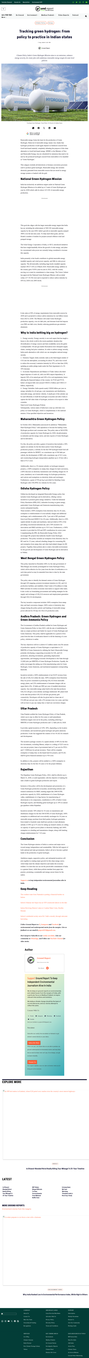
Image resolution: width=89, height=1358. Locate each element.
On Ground (20, 15)
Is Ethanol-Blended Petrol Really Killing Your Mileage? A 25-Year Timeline (55, 1168)
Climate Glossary (28, 1340)
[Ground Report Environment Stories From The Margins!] (44, 9)
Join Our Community (74, 1323)
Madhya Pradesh (50, 1340)
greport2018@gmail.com (46, 930)
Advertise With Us (51, 1316)
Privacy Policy (50, 1319)
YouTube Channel (56, 938)
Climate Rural (50, 1349)
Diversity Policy (50, 1323)
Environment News (55, 1289)
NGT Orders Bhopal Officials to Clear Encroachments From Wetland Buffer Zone (37, 1192)
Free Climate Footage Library (32, 1346)
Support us (24, 880)
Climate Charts (72, 1349)
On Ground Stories (51, 1343)
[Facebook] (83, 2)
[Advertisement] (44, 212)
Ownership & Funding (30, 1323)
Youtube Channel (7, 2)
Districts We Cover (51, 1352)
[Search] (86, 16)
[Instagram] (80, 2)
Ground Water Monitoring (75, 1355)
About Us (26, 1313)
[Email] (47, 968)
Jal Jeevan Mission (73, 1352)
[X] (76, 2)
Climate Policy (40, 23)
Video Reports (63, 15)
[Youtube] (86, 2)
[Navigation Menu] (3, 8)
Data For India (72, 1340)
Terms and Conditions (52, 1326)
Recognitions (27, 1326)
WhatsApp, (35, 938)
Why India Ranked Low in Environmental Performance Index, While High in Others (55, 1294)
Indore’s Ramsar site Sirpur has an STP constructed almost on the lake (44, 903)
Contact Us (27, 1316)
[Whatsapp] (73, 2)
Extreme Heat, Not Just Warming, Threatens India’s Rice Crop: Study (67, 1191)
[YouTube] (9, 1321)
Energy (50, 23)
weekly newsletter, (49, 936)
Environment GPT (37, 2)
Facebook (55, 924)
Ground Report (46, 48)
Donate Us (17, 2)
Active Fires (71, 1346)
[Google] (18, 1321)
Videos (25, 1349)
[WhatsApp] (2, 1321)
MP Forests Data (72, 1336)
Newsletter (26, 2)
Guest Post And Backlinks (53, 1313)
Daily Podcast (27, 1343)
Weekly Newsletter (73, 1316)
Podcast (75, 15)
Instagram (44, 924)
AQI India (71, 1343)
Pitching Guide (72, 1326)
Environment (49, 1336)
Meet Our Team (28, 1319)
